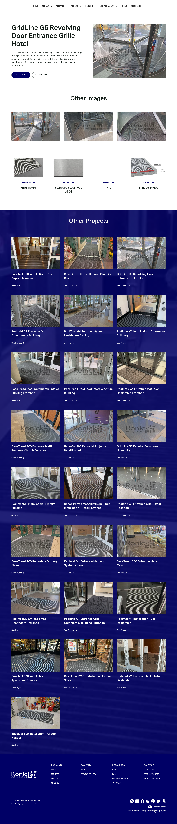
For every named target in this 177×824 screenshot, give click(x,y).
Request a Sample (152, 778)
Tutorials (116, 783)
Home (35, 6)
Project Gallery (88, 774)
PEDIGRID (55, 778)
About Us (85, 770)
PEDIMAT (54, 770)
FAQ (114, 774)
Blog (114, 770)
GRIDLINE (55, 783)
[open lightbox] (35, 126)
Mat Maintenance (120, 778)
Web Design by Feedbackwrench (23, 804)
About (124, 6)
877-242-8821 (41, 75)
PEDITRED (55, 774)
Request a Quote (151, 774)
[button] (47, 6)
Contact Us (21, 75)
